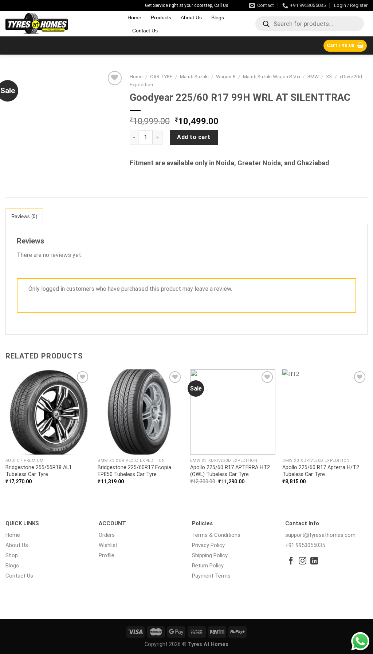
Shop (11, 555)
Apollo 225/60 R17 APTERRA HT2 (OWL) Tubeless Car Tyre (230, 470)
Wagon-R (226, 76)
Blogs (217, 17)
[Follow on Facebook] (291, 561)
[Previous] (5, 433)
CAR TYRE (161, 76)
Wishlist (108, 545)
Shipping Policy (210, 555)
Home (134, 17)
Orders (107, 535)
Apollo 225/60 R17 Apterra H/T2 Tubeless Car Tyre (320, 470)
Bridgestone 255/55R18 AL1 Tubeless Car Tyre (38, 470)
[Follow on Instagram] (302, 561)
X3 (329, 76)
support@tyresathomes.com (320, 535)
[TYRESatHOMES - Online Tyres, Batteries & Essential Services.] (61, 23)
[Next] (367, 433)
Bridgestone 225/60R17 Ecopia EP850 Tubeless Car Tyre (134, 470)
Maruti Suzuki (194, 76)
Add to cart (193, 137)
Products (161, 17)
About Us (191, 17)
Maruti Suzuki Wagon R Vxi (271, 76)
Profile (106, 555)
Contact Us (145, 30)
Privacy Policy (208, 545)
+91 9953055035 (305, 545)
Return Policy (208, 565)
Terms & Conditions (216, 535)
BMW (313, 76)
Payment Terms (211, 575)
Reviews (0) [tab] (24, 216)
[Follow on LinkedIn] (314, 561)
